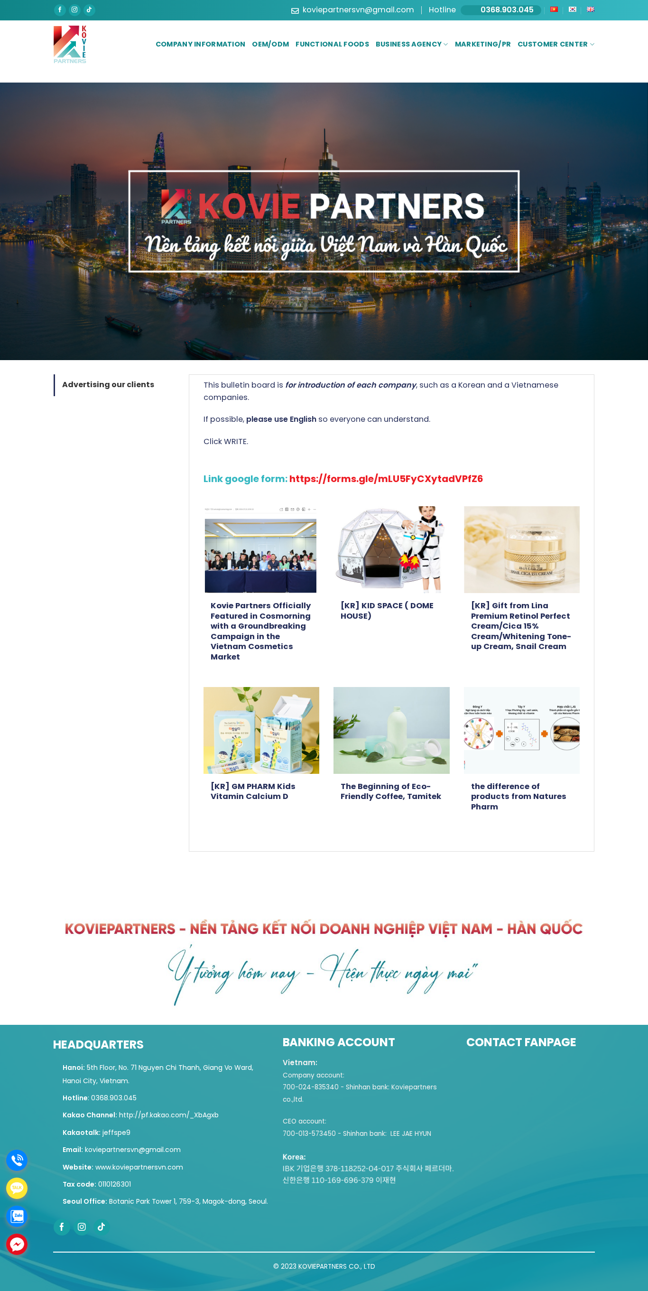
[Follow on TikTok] (89, 10)
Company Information (200, 44)
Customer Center (553, 44)
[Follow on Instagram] (75, 10)
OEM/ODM (270, 44)
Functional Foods (332, 44)
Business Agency (409, 44)
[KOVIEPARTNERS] (70, 44)
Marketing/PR (483, 44)
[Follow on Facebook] (60, 10)
